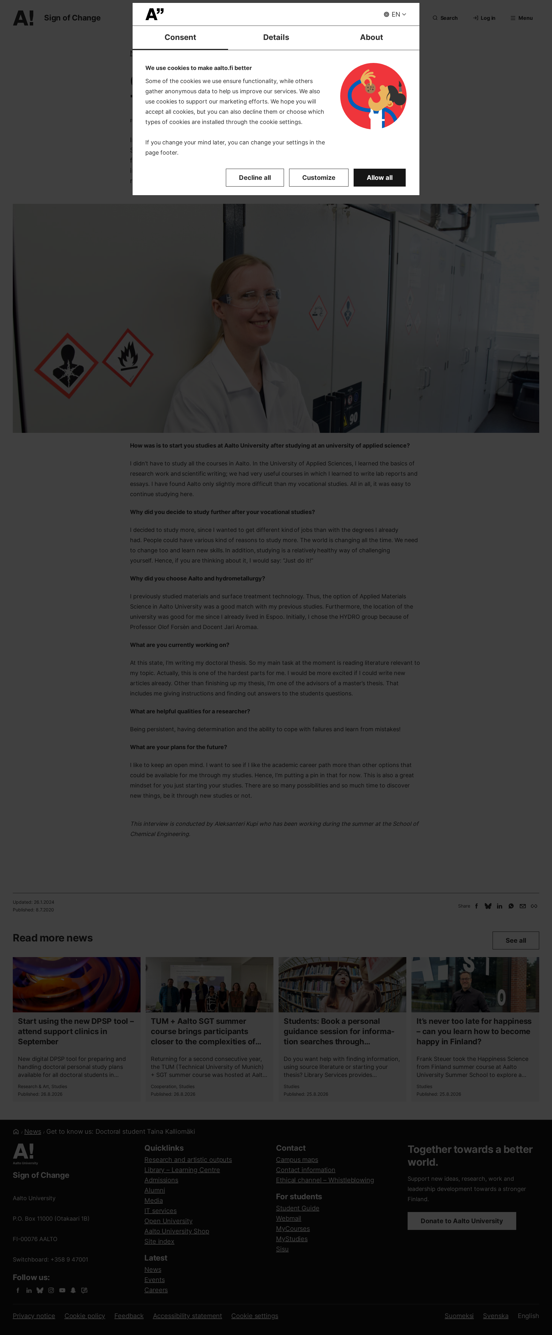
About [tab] (371, 37)
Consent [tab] (180, 37)
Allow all (380, 177)
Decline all (255, 177)
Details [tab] (276, 37)
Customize (318, 177)
